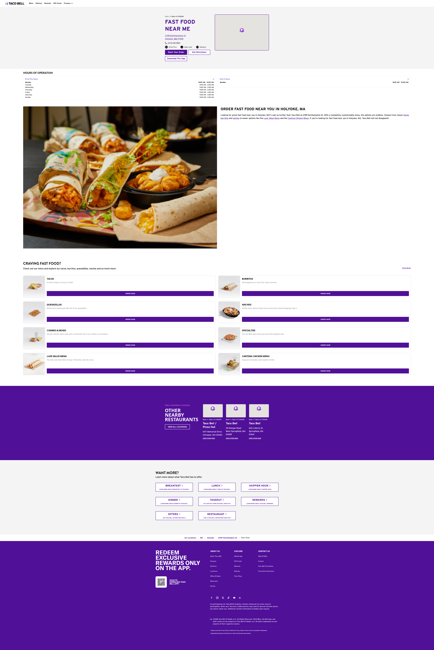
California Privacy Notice (237, 630)
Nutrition (213, 566)
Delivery (39, 3)
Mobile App (238, 556)
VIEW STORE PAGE (209, 438)
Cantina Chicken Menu (298, 118)
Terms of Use (248, 630)
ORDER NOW (130, 293)
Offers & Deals (215, 576)
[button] (220, 552)
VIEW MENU (406, 268)
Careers (261, 561)
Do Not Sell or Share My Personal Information (237, 633)
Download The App (176, 59)
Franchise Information (266, 571)
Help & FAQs (262, 556)
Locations (213, 571)
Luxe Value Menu (272, 118)
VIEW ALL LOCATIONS (177, 427)
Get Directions (199, 52)
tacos (406, 115)
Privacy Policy (225, 630)
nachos (236, 118)
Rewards (47, 3)
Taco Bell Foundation (265, 566)
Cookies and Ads (215, 630)
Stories (212, 586)
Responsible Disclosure (217, 633)
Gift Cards (57, 3)
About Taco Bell (216, 556)
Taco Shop (238, 576)
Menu (31, 3)
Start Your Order (176, 52)
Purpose (67, 3)
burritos (224, 118)
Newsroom (214, 581)
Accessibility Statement (260, 630)
